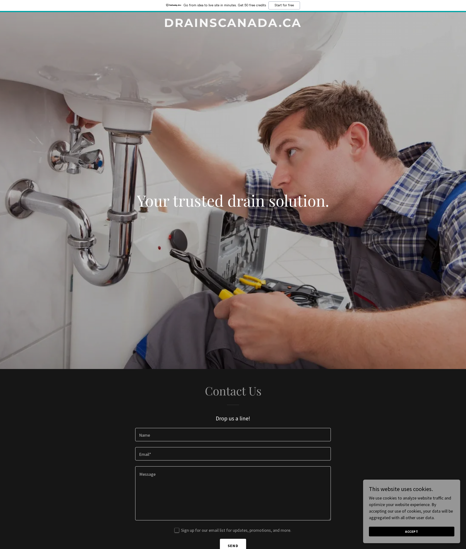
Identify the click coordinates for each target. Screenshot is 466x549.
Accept (411, 531)
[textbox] (233, 434)
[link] (233, 25)
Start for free (284, 5)
